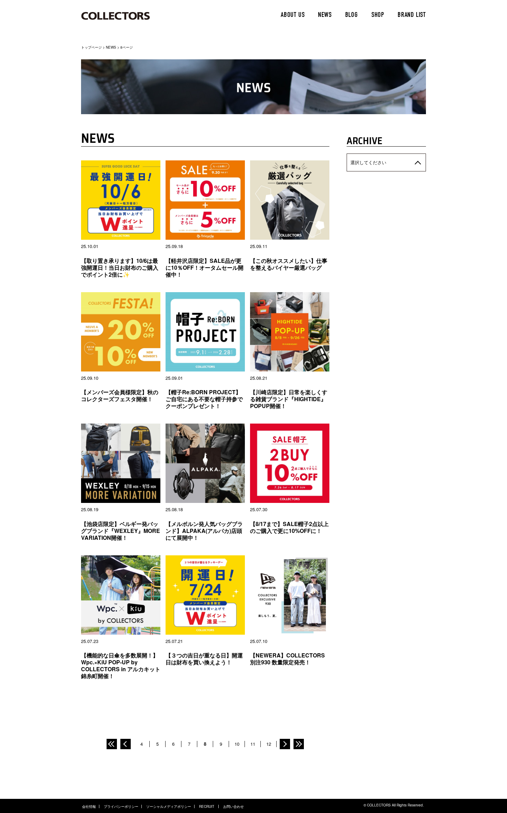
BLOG (351, 15)
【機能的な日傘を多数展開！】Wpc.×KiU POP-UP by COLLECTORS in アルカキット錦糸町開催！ (120, 665)
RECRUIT (207, 806)
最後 (299, 744)
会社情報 (89, 806)
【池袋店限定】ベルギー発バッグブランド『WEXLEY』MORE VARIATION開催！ (120, 531)
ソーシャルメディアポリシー (168, 806)
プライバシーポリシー (121, 806)
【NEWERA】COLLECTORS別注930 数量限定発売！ (287, 658)
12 (268, 744)
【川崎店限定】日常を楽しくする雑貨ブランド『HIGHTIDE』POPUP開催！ (288, 399)
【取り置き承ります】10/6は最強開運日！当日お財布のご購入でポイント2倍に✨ (119, 267)
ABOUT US (293, 15)
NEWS (324, 15)
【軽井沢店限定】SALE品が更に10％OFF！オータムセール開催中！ (204, 267)
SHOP (377, 15)
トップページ (91, 47)
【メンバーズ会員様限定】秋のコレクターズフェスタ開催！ (119, 395)
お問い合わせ (233, 806)
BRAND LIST (412, 15)
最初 (112, 744)
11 (252, 744)
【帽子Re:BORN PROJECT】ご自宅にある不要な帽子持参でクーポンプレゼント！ (204, 399)
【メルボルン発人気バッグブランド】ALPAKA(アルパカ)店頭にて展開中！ (204, 531)
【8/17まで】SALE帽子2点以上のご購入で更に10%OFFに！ (289, 527)
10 (237, 744)
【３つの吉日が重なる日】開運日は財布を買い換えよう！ (204, 658)
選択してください (368, 162)
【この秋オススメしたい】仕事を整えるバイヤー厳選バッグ (288, 264)
